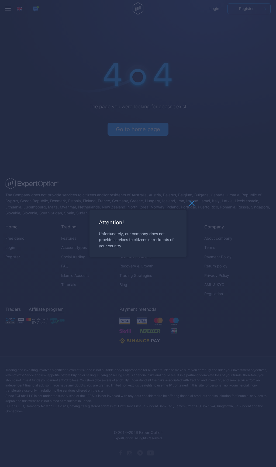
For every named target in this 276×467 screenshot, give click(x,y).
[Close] (192, 205)
